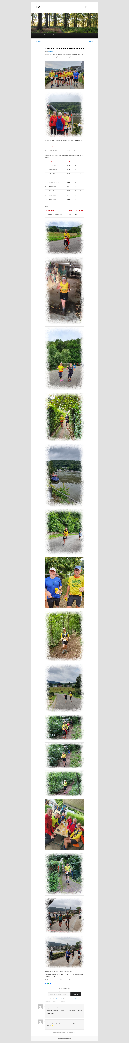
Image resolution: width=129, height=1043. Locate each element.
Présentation (59, 34)
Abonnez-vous (75, 994)
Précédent (38, 41)
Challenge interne (44, 34)
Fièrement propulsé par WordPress (64, 1038)
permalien (74, 998)
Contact (37, 37)
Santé (76, 34)
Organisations (82, 34)
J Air (61, 998)
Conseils (65, 34)
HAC (38, 7)
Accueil (37, 34)
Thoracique (52, 34)
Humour (88, 34)
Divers (57, 998)
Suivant (91, 41)
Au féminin (71, 34)
